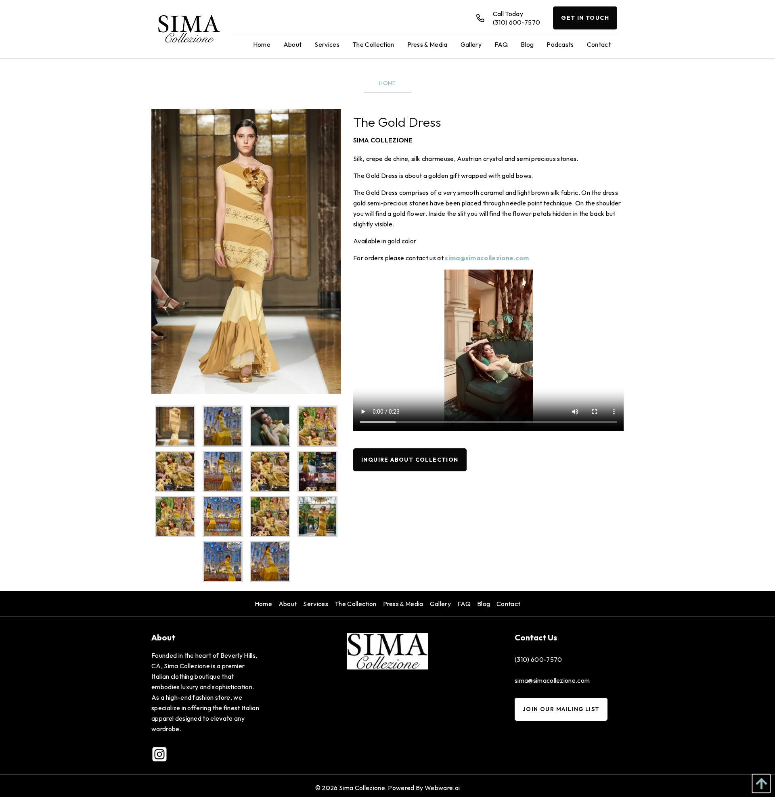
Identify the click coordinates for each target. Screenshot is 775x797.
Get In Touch (585, 17)
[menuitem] (262, 44)
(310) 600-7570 (538, 659)
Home (387, 83)
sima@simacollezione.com (487, 258)
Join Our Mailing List (561, 709)
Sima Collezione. (363, 788)
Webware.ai (442, 788)
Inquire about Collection (410, 459)
